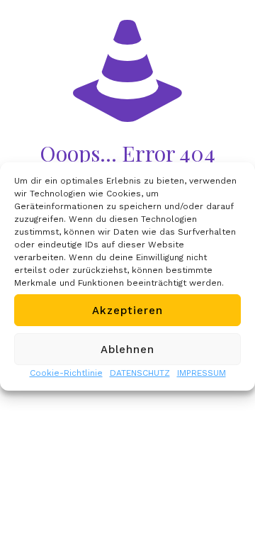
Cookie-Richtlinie (66, 373)
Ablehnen (127, 349)
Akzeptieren (127, 310)
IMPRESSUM (201, 373)
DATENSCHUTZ (140, 373)
